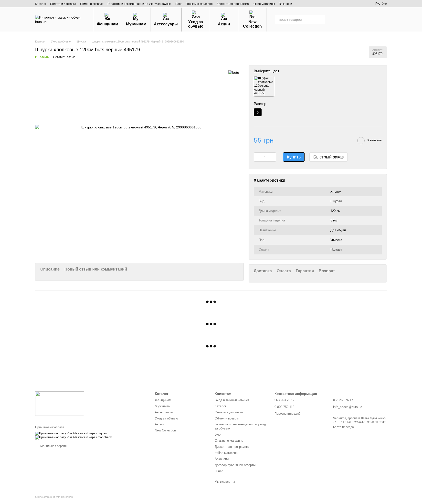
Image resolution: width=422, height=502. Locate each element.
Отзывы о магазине (199, 4)
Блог (178, 4)
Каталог (40, 4)
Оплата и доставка (63, 4)
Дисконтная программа (233, 4)
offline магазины (264, 4)
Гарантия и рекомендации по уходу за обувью (139, 4)
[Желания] (357, 19)
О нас (219, 471)
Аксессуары (166, 24)
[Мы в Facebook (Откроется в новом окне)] (339, 3)
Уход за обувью (195, 24)
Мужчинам (136, 24)
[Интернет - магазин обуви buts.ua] (59, 403)
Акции (224, 24)
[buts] (233, 72)
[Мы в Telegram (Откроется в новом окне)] (360, 3)
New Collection (252, 24)
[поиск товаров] (320, 19)
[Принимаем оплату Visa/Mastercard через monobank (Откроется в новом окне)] (73, 437)
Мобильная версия (53, 446)
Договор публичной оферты (235, 465)
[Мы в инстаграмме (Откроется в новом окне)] (346, 3)
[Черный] (264, 86)
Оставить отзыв (64, 57)
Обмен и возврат (92, 4)
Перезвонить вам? (287, 413)
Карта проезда (343, 427)
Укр (384, 3)
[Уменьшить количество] (257, 157)
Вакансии (285, 4)
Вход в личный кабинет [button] (232, 400)
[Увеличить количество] (272, 157)
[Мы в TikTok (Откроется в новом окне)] (367, 3)
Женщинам (107, 24)
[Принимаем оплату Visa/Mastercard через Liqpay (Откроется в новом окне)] (71, 433)
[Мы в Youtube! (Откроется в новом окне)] (353, 3)
